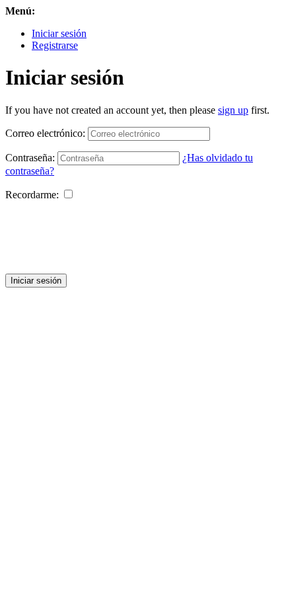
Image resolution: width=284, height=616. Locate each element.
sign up (233, 110)
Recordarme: (32, 194)
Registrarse (55, 45)
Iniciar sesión (59, 33)
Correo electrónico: (45, 133)
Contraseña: (30, 157)
